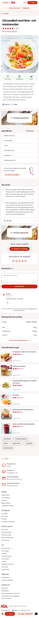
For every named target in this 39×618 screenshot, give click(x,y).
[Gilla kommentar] (7, 302)
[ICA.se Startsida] (13, 3)
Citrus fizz (15, 395)
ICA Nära (4, 553)
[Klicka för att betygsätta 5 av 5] (25, 261)
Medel (31, 79)
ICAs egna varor (6, 548)
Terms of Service (18, 310)
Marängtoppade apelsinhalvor (22, 409)
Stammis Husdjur (6, 535)
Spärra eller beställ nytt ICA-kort (11, 593)
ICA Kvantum (5, 559)
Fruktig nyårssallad (18, 366)
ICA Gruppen (5, 551)
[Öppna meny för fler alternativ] (10, 355)
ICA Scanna (5, 516)
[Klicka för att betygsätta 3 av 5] (19, 261)
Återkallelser (5, 591)
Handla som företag (7, 505)
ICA (3, 545)
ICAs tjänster (6, 510)
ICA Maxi (4, 561)
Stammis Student (6, 532)
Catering (4, 500)
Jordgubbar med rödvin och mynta (24, 352)
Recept (6, 13)
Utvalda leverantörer (8, 564)
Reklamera (5, 588)
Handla (4, 492)
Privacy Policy (31, 308)
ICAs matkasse (6, 498)
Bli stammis (5, 529)
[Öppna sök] (24, 2)
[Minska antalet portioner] (23, 131)
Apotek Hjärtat (6, 503)
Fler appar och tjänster (8, 521)
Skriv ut (7, 104)
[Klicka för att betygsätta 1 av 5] (13, 261)
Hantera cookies (6, 598)
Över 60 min (8, 79)
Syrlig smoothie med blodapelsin (23, 424)
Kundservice (6, 585)
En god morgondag (7, 580)
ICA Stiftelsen (5, 577)
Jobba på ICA (5, 569)
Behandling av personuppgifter (11, 596)
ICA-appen (5, 513)
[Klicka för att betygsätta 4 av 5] (22, 261)
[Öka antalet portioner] (36, 131)
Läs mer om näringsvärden (18, 340)
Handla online (6, 495)
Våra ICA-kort (5, 540)
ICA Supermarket (6, 556)
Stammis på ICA (7, 526)
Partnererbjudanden (8, 537)
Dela (15, 104)
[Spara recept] (10, 352)
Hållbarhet (5, 574)
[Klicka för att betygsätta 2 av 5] (16, 261)
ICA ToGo (4, 519)
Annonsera (5, 567)
